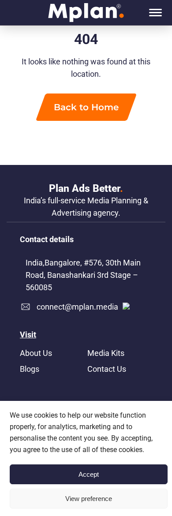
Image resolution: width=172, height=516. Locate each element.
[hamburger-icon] (155, 12)
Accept (89, 474)
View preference (88, 498)
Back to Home (86, 107)
